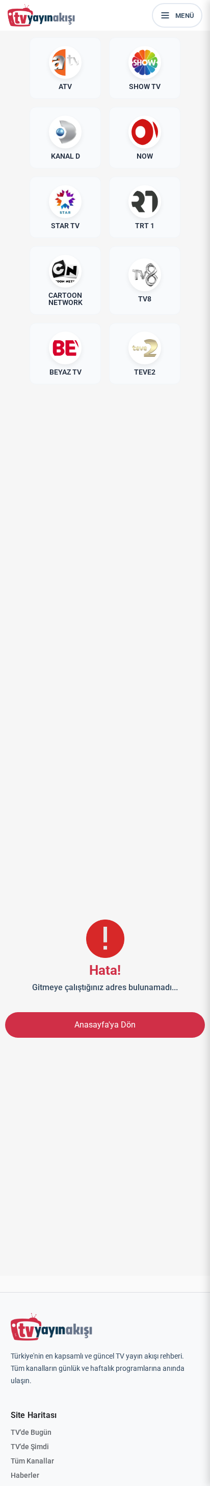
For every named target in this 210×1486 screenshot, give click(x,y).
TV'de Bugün (31, 1432)
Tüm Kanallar (32, 1461)
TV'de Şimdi (30, 1447)
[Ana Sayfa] (43, 15)
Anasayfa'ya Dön (105, 1025)
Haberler (25, 1475)
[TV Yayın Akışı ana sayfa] (51, 1327)
